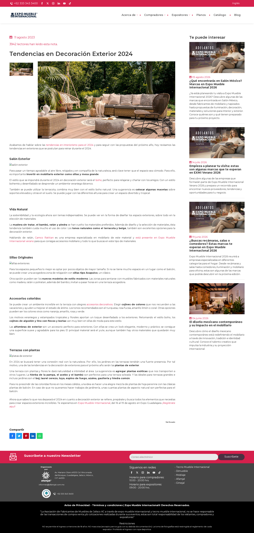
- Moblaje (180, 475)
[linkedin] (148, 472)
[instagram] (143, 472)
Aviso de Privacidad (77, 505)
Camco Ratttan (44, 237)
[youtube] (154, 472)
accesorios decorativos (100, 304)
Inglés (235, 3)
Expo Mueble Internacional (94, 403)
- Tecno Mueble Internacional (192, 467)
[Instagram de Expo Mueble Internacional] (53, 3)
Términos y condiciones (107, 505)
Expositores (180, 15)
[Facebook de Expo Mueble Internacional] (42, 3)
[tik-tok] (159, 472)
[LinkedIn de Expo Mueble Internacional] (59, 3)
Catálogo (220, 15)
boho (99, 180)
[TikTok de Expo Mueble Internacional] (70, 3)
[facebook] (131, 472)
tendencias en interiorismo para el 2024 (69, 145)
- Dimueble (181, 471)
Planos (201, 15)
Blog (237, 15)
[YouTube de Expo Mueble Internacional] (64, 3)
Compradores (153, 15)
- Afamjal (180, 479)
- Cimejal (180, 483)
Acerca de (129, 15)
